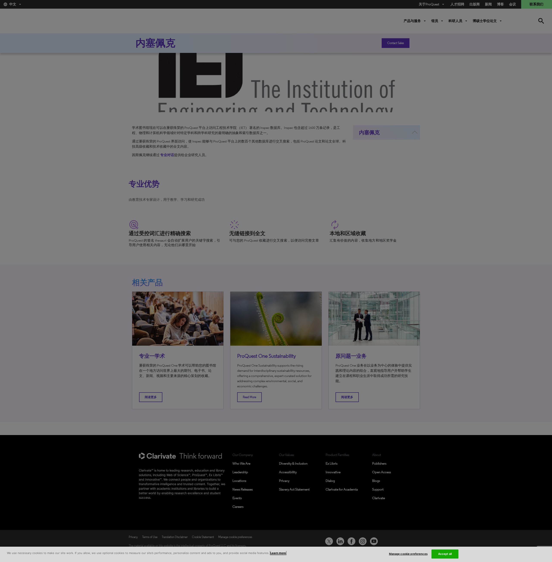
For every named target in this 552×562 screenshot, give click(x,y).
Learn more (278, 553)
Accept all (445, 554)
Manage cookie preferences (408, 554)
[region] (276, 554)
